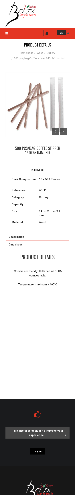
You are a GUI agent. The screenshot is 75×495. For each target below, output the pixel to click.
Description (16, 237)
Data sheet (15, 244)
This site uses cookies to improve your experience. (37, 433)
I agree (38, 451)
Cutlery (51, 52)
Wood (40, 52)
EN (61, 32)
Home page (26, 52)
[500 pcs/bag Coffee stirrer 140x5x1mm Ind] (37, 74)
